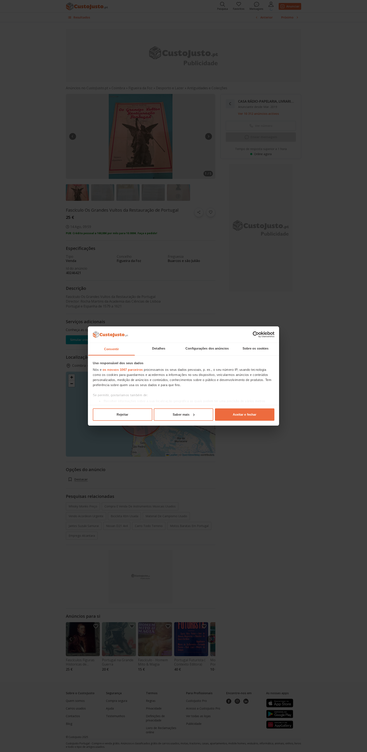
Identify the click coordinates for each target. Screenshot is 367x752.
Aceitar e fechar (245, 414)
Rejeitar (122, 414)
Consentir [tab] (111, 349)
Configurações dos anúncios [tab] (207, 348)
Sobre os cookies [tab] (256, 348)
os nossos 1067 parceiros (123, 369)
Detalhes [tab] (158, 348)
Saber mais (181, 414)
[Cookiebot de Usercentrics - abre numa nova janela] (255, 334)
